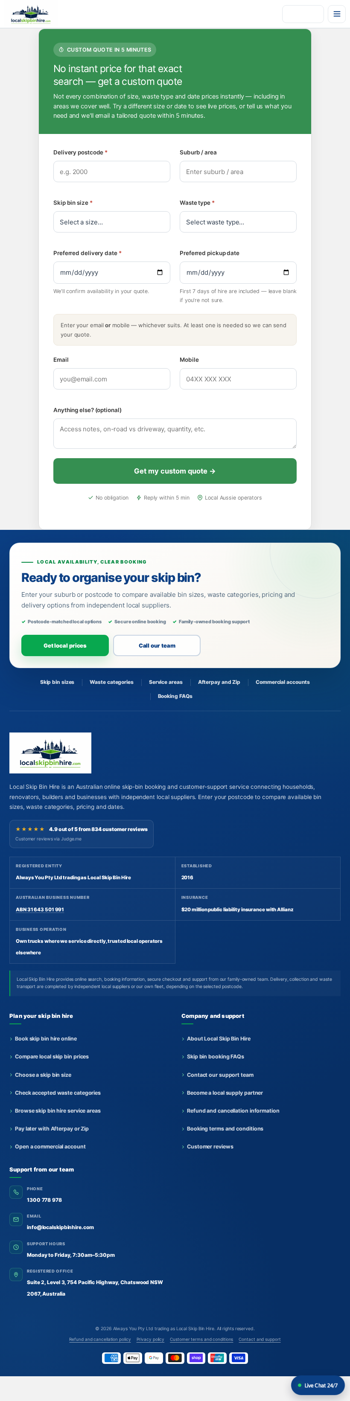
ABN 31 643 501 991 (40, 910)
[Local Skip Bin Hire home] (35, 14)
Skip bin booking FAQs (215, 1056)
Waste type (197, 202)
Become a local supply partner (225, 1093)
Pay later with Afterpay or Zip (52, 1128)
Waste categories (111, 682)
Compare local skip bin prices (52, 1056)
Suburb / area (198, 152)
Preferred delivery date (87, 253)
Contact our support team (220, 1075)
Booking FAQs (175, 696)
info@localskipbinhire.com (60, 1227)
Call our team (157, 645)
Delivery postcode (80, 152)
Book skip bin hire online (46, 1038)
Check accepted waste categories (58, 1093)
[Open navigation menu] (337, 14)
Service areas (166, 682)
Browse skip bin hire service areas (58, 1110)
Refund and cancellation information (233, 1110)
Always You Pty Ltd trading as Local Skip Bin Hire (163, 1328)
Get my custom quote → (175, 471)
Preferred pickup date (209, 253)
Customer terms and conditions (201, 1339)
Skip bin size (73, 202)
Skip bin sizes (57, 682)
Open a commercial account (50, 1146)
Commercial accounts (283, 682)
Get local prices (65, 645)
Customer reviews (210, 1146)
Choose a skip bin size (43, 1075)
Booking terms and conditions (225, 1128)
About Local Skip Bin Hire (219, 1038)
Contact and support (259, 1339)
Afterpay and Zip (219, 682)
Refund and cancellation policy (100, 1339)
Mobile (189, 359)
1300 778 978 (44, 1200)
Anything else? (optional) (87, 410)
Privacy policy (151, 1339)
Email (61, 359)
